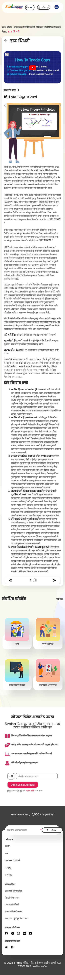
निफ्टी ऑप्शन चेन (12, 897)
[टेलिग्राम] (12, 933)
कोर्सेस (9, 27)
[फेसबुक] (6, 933)
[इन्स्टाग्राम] (18, 933)
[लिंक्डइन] (24, 933)
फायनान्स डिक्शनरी (12, 860)
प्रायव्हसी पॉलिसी (12, 904)
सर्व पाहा (59, 599)
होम (3, 27)
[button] (56, 7)
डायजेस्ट (8, 874)
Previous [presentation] (5, 106)
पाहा (6, 853)
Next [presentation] (59, 106)
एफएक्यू (8, 867)
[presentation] (10, 580)
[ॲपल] (6, 947)
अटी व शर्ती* (30, 790)
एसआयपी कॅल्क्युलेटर (13, 891)
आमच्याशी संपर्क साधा (13, 911)
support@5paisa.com (17, 918)
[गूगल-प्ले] (12, 947)
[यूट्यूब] (30, 933)
